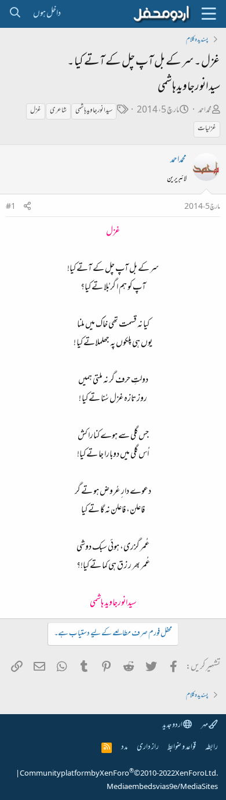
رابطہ (211, 747)
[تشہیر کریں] (27, 207)
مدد (124, 747)
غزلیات (207, 129)
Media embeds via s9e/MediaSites (162, 787)
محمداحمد (205, 110)
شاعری (58, 111)
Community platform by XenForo (119, 774)
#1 (11, 207)
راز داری (148, 747)
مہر (205, 725)
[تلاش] (14, 14)
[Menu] (209, 14)
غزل (35, 111)
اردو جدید (172, 725)
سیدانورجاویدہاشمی (93, 111)
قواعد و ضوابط (181, 747)
